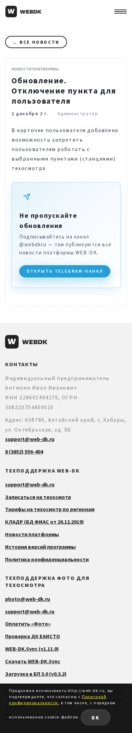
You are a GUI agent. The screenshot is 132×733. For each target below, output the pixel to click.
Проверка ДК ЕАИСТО (32, 636)
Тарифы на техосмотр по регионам (49, 509)
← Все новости (36, 42)
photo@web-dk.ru (27, 598)
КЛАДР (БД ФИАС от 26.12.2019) (44, 521)
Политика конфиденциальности (47, 559)
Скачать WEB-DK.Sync (32, 661)
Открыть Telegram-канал (64, 271)
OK (95, 717)
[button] (120, 11)
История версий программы (40, 546)
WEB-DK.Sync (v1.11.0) (32, 648)
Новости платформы (32, 534)
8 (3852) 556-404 (24, 451)
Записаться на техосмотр (38, 497)
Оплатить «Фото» (28, 623)
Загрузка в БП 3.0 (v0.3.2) (36, 673)
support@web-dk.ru (29, 439)
